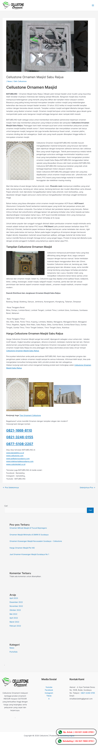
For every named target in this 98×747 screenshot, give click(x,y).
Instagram (49, 693)
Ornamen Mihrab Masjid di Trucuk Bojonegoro (28, 528)
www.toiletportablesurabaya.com (19, 461)
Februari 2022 (15, 626)
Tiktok (48, 696)
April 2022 (14, 618)
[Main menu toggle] (93, 5)
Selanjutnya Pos (87, 487)
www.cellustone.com (14, 456)
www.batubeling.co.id (15, 453)
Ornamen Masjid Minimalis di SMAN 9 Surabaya (29, 535)
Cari (6, 506)
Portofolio (13, 652)
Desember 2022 (16, 602)
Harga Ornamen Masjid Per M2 (22, 548)
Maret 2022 (14, 622)
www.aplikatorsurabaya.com (18, 459)
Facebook (49, 690)
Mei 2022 (13, 614)
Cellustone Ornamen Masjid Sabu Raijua (22, 351)
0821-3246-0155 (19, 437)
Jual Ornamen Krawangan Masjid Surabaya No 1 (29, 554)
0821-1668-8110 (19, 430)
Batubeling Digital (67, 736)
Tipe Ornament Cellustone (30, 415)
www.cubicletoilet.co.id (15, 464)
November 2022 (16, 606)
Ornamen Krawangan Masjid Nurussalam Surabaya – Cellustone (36, 541)
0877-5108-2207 (19, 444)
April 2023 (14, 598)
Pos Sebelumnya (11, 487)
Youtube (49, 687)
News (9, 81)
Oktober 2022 (15, 610)
